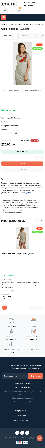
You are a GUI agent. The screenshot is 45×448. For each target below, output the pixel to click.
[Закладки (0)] (12, 9)
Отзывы (24, 35)
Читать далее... (26, 193)
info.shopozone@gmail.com (22, 398)
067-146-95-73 (29, 5)
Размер (4, 129)
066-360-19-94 (29, 3)
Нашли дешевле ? (23, 152)
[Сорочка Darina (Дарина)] (22, 63)
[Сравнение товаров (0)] (5, 9)
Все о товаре (9, 36)
